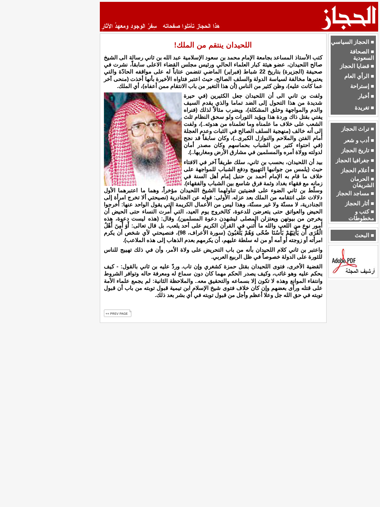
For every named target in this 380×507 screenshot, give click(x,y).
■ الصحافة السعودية (362, 55)
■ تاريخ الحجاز (357, 150)
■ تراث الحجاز (357, 129)
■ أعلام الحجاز (357, 170)
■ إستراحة (362, 86)
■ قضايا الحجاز (357, 66)
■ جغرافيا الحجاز (355, 160)
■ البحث (364, 235)
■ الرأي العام (359, 76)
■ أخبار (366, 96)
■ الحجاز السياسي (352, 42)
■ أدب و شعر (359, 140)
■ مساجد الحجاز (355, 193)
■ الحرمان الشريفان (362, 182)
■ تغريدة (364, 108)
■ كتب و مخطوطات (361, 215)
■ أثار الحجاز (359, 203)
